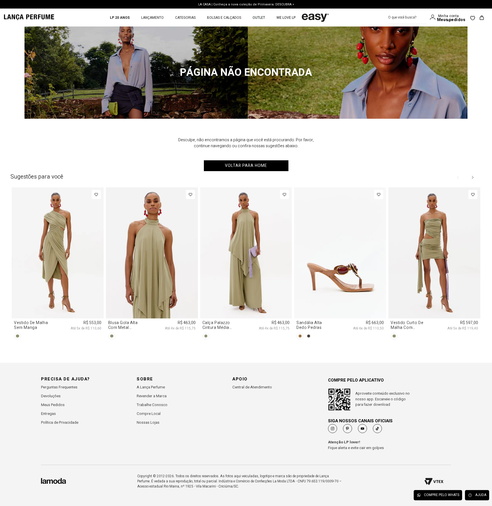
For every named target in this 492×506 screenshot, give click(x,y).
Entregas (48, 413)
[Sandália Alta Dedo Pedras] (340, 264)
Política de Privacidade (59, 422)
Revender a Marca (152, 396)
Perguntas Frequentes (59, 387)
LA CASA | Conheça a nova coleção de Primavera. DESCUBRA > (246, 4)
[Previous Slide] (458, 177)
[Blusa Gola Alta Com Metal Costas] (152, 264)
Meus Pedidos (53, 404)
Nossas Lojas (148, 422)
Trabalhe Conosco (152, 404)
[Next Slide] (472, 177)
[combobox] (407, 17)
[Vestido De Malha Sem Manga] (58, 264)
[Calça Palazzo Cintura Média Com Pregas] (246, 264)
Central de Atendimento (252, 387)
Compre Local (149, 413)
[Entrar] (433, 17)
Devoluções (51, 396)
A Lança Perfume (151, 387)
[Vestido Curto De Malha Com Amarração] (434, 264)
